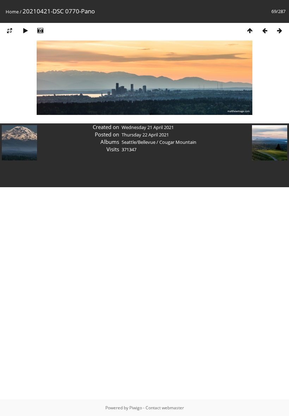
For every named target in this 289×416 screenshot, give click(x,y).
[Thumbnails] (249, 30)
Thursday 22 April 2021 (145, 134)
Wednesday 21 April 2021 (148, 127)
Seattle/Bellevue (138, 142)
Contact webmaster (165, 408)
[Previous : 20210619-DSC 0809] (264, 30)
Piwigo (135, 408)
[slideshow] (25, 30)
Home (12, 11)
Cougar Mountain (177, 142)
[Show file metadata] (40, 30)
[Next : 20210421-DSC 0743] (279, 30)
